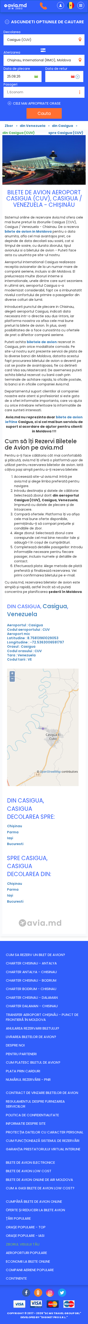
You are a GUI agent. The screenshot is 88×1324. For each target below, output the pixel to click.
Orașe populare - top (26, 1227)
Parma (13, 832)
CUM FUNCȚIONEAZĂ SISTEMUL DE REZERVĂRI (42, 1140)
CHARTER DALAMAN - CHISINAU (32, 1005)
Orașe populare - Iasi (25, 1235)
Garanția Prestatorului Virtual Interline (43, 1149)
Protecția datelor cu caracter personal (44, 1132)
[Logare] (60, 5)
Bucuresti (15, 844)
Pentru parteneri (21, 1053)
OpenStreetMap (50, 772)
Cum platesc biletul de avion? (33, 1062)
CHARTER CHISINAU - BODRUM (31, 980)
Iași (10, 838)
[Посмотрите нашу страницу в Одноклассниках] (38, 1293)
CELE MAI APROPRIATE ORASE (36, 103)
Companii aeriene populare (30, 1269)
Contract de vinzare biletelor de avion (42, 1092)
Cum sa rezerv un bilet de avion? (35, 954)
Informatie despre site (26, 1123)
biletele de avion (42, 342)
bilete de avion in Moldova (28, 231)
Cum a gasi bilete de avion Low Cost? (40, 1188)
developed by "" (44, 1317)
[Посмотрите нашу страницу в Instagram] (50, 1293)
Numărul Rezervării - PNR (28, 1079)
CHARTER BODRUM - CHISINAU (31, 988)
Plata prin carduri (23, 1071)
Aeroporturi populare (26, 1252)
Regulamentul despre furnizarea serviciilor (35, 1104)
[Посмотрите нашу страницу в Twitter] (62, 1293)
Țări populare (18, 1218)
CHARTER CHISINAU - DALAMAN (32, 997)
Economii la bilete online (28, 1261)
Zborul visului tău (22, 1244)
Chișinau (14, 826)
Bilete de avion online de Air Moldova (39, 1179)
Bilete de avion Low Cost (28, 1170)
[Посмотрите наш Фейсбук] (26, 1293)
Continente (16, 1278)
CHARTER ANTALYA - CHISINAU (31, 971)
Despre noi (15, 1045)
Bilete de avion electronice (30, 1162)
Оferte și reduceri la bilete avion (35, 1209)
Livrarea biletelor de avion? (31, 1036)
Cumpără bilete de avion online (34, 1201)
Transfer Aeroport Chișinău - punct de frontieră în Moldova (42, 1017)
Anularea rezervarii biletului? (32, 1028)
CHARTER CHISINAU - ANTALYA (31, 963)
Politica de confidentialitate (32, 1114)
